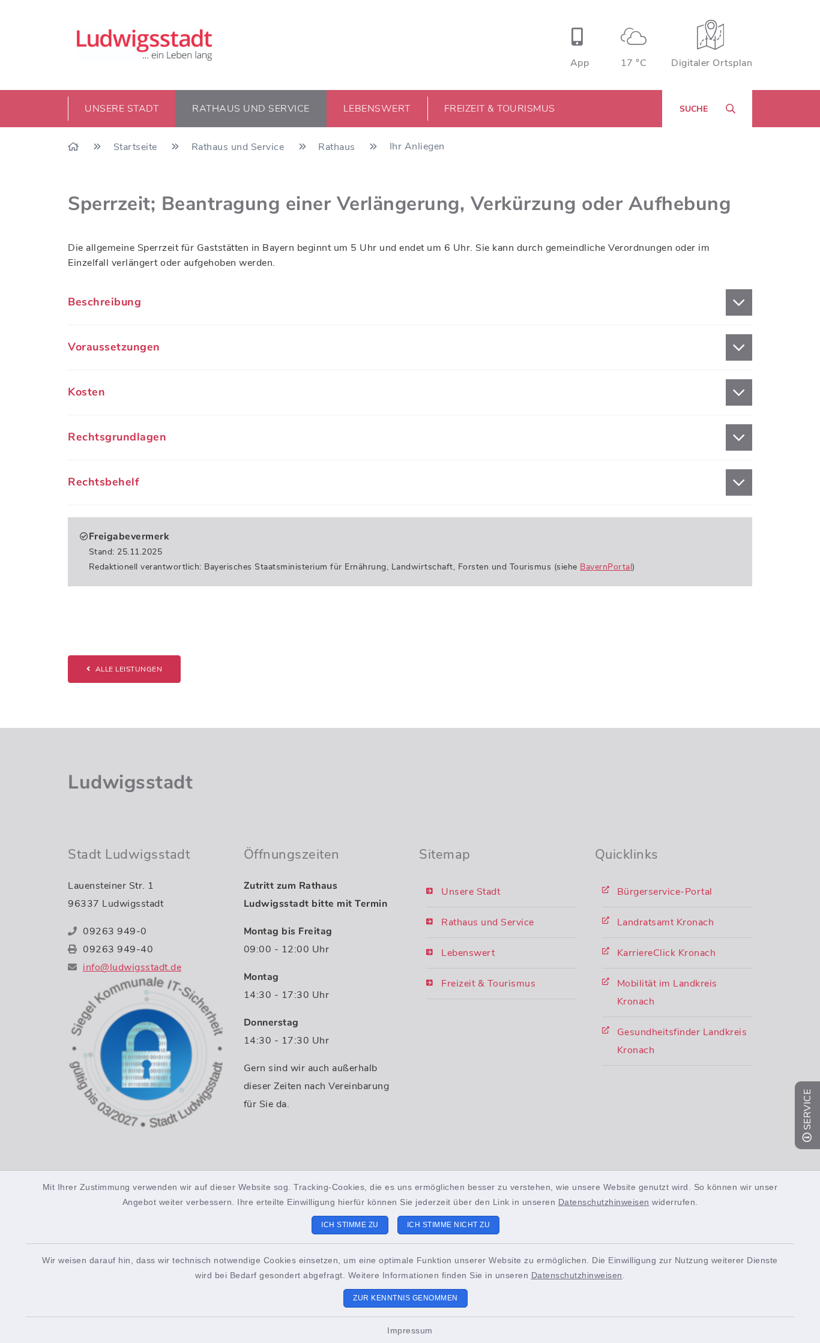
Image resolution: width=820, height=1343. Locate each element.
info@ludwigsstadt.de (132, 967)
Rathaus (338, 147)
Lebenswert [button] (377, 108)
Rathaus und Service (239, 147)
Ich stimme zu (350, 1225)
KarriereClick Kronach (666, 953)
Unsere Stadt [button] (121, 108)
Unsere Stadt (470, 891)
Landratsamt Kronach (665, 922)
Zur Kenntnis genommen (405, 1298)
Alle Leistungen (129, 669)
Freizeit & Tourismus (488, 983)
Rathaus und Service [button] (251, 108)
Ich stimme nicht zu (448, 1225)
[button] (410, 302)
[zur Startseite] (144, 45)
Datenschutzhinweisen (604, 1202)
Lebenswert (468, 953)
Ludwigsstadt (130, 782)
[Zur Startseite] (75, 147)
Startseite (136, 147)
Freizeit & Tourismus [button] (499, 108)
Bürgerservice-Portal (665, 891)
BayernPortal (606, 566)
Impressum (410, 1330)
